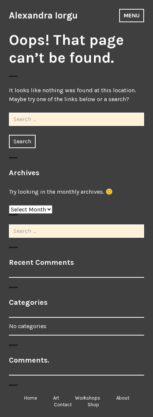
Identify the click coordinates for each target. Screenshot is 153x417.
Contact (63, 404)
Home (30, 398)
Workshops (87, 398)
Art (56, 398)
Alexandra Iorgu (43, 15)
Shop (93, 404)
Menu (132, 15)
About (122, 398)
